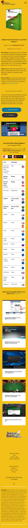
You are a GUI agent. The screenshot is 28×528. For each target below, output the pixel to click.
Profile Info (14, 468)
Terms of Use (14, 470)
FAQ (14, 455)
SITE (4, 162)
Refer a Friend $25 (14, 459)
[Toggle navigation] (25, 2)
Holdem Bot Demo (14, 453)
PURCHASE (11, 115)
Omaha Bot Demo (14, 466)
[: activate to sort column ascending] (23, 162)
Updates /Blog (14, 457)
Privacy (14, 472)
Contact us (18, 293)
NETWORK (14, 162)
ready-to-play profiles (12, 83)
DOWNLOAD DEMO (12, 109)
